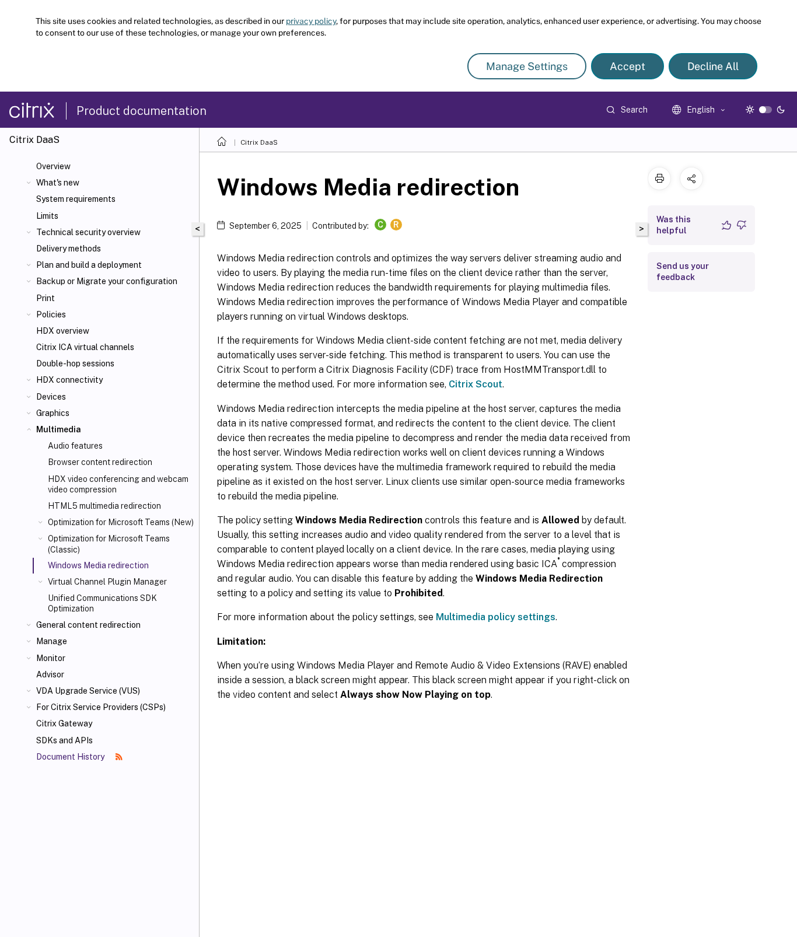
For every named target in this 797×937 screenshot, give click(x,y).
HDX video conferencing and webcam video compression (118, 484)
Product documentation (141, 111)
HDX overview (62, 330)
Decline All (713, 66)
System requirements (76, 199)
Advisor (50, 674)
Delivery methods (68, 248)
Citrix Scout (475, 384)
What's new (57, 182)
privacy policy (311, 21)
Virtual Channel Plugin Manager (107, 581)
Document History (71, 756)
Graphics (52, 413)
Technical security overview (88, 232)
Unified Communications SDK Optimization (102, 603)
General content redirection (88, 625)
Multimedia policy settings (495, 617)
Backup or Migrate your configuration (106, 281)
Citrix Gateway (64, 723)
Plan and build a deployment (89, 265)
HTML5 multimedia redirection (104, 506)
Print (45, 298)
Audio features (75, 445)
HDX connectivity (69, 379)
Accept (627, 66)
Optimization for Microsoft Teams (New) (121, 522)
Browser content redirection (100, 462)
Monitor (50, 658)
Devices (51, 396)
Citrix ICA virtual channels (85, 347)
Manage (51, 641)
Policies (51, 314)
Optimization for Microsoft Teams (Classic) (109, 544)
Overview (53, 166)
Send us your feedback (682, 271)
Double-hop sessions (75, 363)
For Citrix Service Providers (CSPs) (101, 707)
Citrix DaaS (259, 142)
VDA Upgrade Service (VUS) (88, 690)
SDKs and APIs (64, 740)
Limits (47, 216)
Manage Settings (527, 66)
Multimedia (58, 429)
